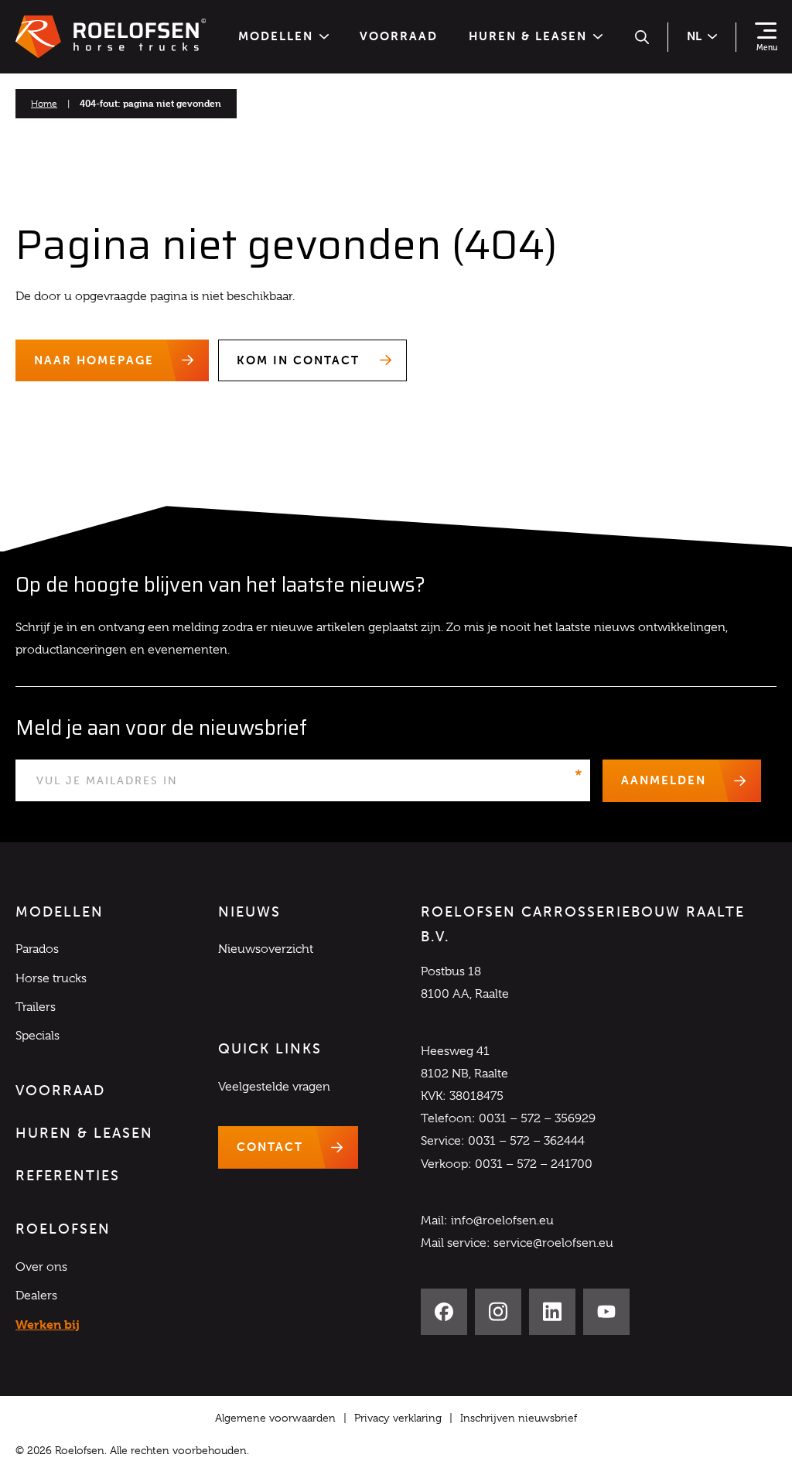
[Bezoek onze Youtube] (606, 1312)
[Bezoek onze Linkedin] (552, 1312)
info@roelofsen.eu (502, 1220)
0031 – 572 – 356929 (537, 1118)
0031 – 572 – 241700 (533, 1164)
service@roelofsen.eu (553, 1243)
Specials (37, 1036)
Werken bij (47, 1324)
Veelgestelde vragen (274, 1087)
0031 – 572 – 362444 (526, 1141)
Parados (37, 949)
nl (694, 36)
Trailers (35, 1007)
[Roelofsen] (110, 37)
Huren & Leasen (528, 37)
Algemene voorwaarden (275, 1418)
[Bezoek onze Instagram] (498, 1312)
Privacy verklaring (398, 1418)
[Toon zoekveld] (642, 37)
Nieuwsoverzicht (265, 949)
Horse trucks (51, 978)
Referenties (67, 1175)
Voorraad (399, 37)
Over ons (41, 1267)
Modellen (275, 37)
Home (44, 103)
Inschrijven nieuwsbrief (518, 1418)
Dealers (36, 1295)
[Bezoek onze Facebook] (444, 1312)
